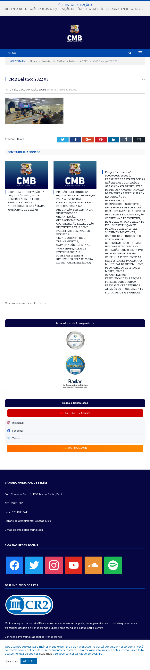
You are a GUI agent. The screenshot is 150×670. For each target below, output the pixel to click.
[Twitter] (34, 565)
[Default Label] (73, 565)
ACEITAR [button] (28, 661)
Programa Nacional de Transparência (40, 636)
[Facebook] (14, 565)
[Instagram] (54, 565)
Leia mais (46, 653)
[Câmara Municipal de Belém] (75, 33)
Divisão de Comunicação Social (28, 89)
